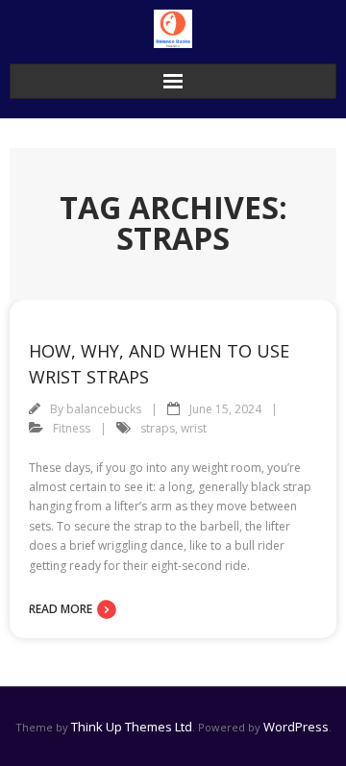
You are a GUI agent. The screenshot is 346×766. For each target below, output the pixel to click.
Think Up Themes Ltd (131, 726)
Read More (60, 609)
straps (157, 428)
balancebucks (103, 409)
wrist (194, 428)
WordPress (296, 726)
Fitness (71, 428)
